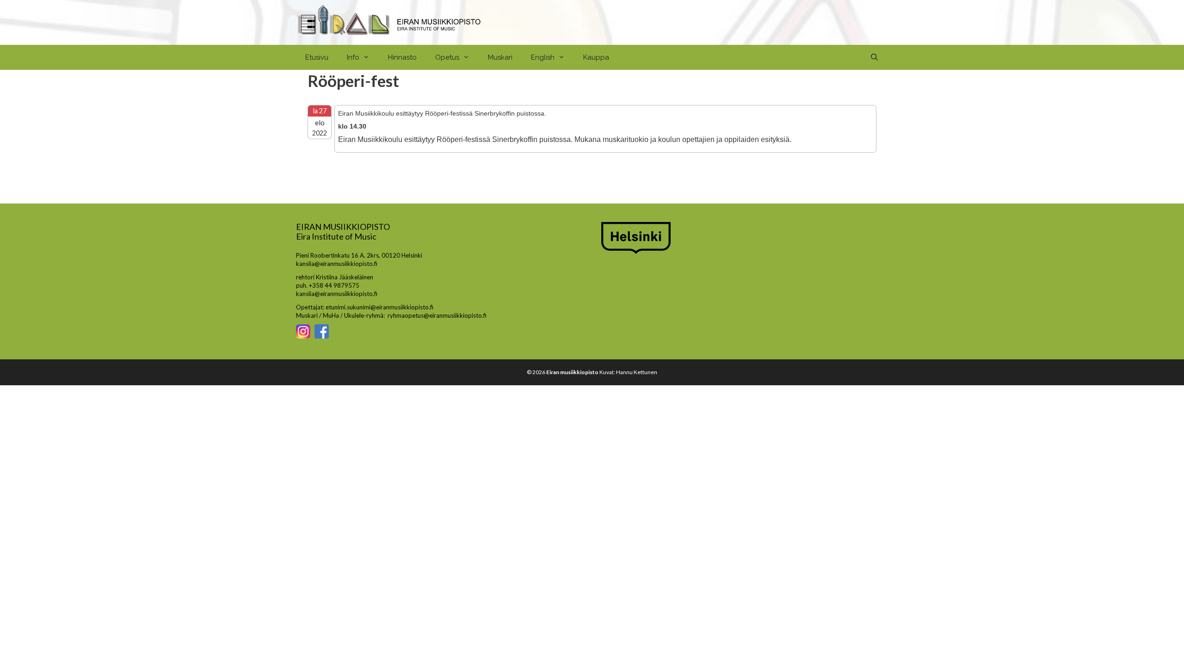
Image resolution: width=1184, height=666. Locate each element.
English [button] (543, 57)
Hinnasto (402, 57)
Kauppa (596, 57)
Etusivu (316, 57)
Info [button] (353, 57)
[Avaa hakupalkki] (874, 57)
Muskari (500, 57)
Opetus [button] (447, 57)
